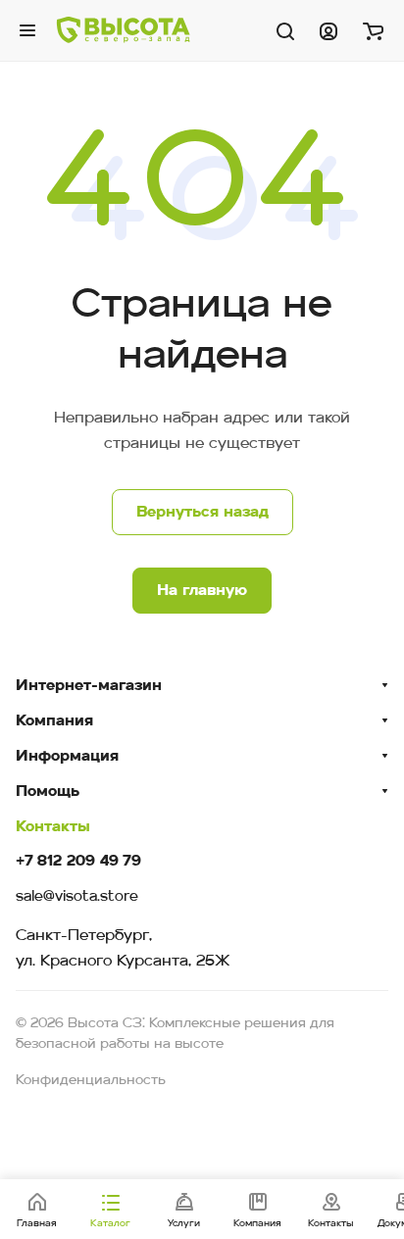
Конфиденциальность (91, 1080)
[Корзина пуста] (373, 30)
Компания (54, 721)
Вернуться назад (202, 512)
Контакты (53, 827)
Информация (67, 757)
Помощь (47, 792)
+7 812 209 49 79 (78, 862)
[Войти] (328, 30)
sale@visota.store (77, 897)
